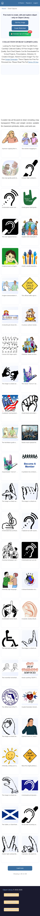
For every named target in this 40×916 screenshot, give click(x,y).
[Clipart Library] (2, 3)
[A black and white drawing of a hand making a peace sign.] (30, 643)
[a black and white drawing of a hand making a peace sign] (30, 498)
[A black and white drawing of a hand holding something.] (10, 785)
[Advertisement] (20, 96)
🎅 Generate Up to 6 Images (21, 33)
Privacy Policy (11, 902)
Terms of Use (11, 895)
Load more (20, 868)
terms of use (33, 62)
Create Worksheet (20, 28)
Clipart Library (8, 890)
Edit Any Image (20, 22)
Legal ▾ (35, 3)
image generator (11, 59)
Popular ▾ (29, 3)
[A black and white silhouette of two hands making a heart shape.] (10, 374)
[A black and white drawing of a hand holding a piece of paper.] (10, 730)
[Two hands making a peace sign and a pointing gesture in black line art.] (10, 522)
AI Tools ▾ (21, 3)
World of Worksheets (11, 909)
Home (4, 8)
